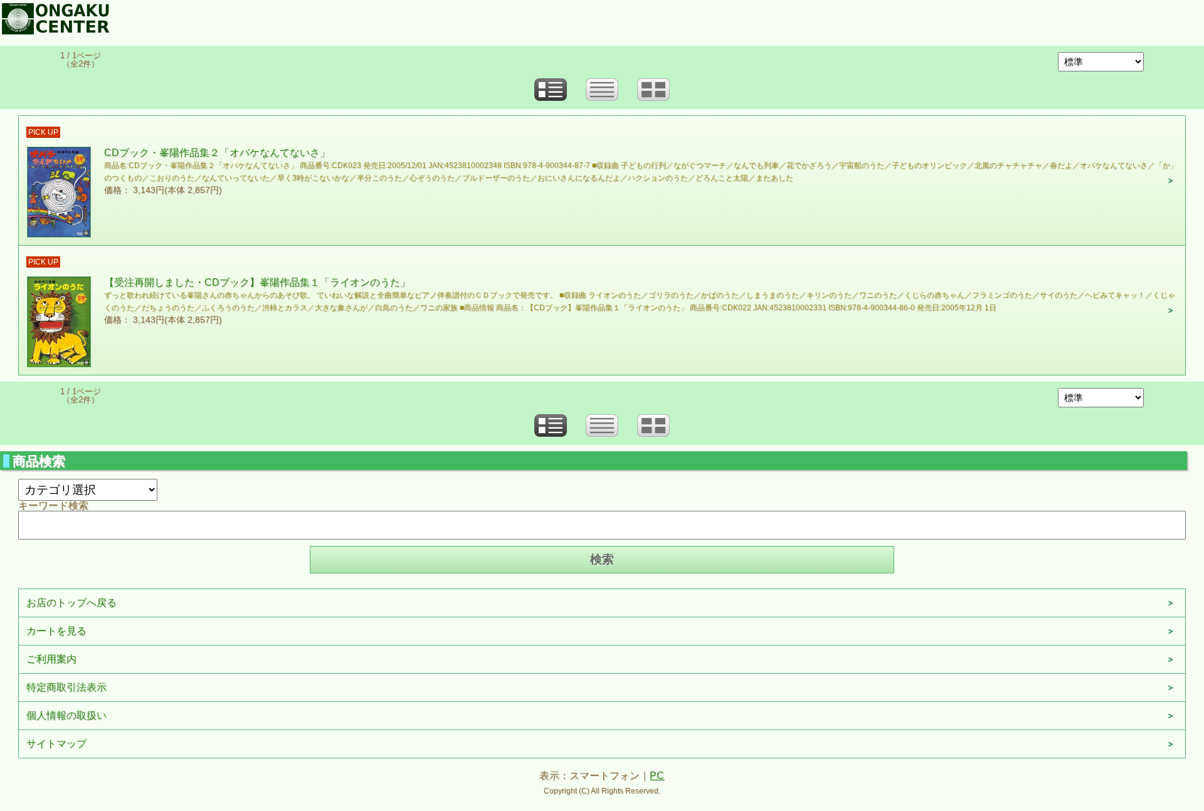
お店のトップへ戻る (71, 602)
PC (657, 775)
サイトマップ (56, 743)
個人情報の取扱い (66, 715)
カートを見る (56, 630)
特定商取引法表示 (66, 687)
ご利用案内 (51, 659)
